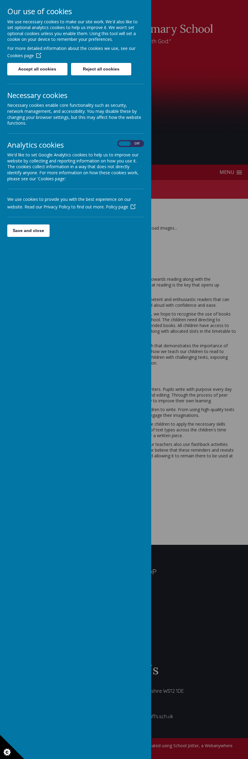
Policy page (117, 207)
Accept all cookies (37, 69)
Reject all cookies (101, 69)
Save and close (28, 230)
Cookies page (20, 55)
